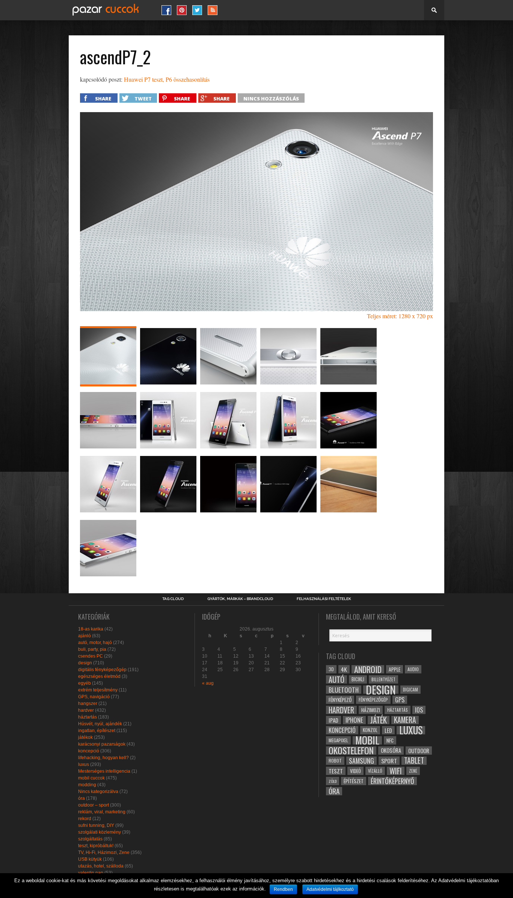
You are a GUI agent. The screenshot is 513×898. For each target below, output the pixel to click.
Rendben (283, 889)
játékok (85, 737)
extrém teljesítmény (98, 690)
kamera (405, 720)
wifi (395, 771)
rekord (84, 818)
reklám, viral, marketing (101, 811)
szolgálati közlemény (99, 832)
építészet (354, 781)
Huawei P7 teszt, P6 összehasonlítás (167, 79)
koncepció (88, 751)
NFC (390, 740)
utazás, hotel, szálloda (101, 866)
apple (394, 669)
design (85, 663)
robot (335, 760)
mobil (367, 740)
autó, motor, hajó (95, 642)
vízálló (375, 770)
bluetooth (344, 689)
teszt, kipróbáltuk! (95, 845)
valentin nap (90, 872)
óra (81, 798)
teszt (336, 771)
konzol (370, 730)
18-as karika (90, 629)
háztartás (87, 717)
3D (331, 669)
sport (389, 761)
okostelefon (351, 750)
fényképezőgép (373, 699)
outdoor (418, 750)
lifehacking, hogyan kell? (103, 757)
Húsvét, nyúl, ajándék (100, 723)
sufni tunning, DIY (96, 825)
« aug (208, 683)
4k (344, 669)
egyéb (84, 683)
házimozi (370, 710)
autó (336, 679)
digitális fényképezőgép (102, 669)
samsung (361, 761)
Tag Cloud (173, 599)
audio (413, 669)
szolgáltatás (90, 839)
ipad (333, 720)
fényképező (340, 700)
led (388, 730)
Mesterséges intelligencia (104, 771)
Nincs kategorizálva (98, 791)
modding (87, 784)
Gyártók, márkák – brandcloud (240, 599)
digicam (410, 689)
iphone (354, 720)
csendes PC (90, 656)
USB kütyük (90, 859)
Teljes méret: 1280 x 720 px (400, 316)
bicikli (358, 679)
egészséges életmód (99, 676)
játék (378, 720)
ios (419, 710)
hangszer (87, 703)
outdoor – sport (93, 805)
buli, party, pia (92, 649)
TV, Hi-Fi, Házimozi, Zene (104, 852)
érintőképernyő (392, 781)
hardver (86, 710)
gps (399, 700)
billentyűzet (383, 679)
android (368, 669)
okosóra (391, 750)
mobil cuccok (91, 778)
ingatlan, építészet (96, 730)
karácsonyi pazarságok (101, 744)
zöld (332, 781)
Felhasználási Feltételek (324, 599)
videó (355, 771)
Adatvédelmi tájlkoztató (330, 889)
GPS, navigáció (94, 696)
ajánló (84, 635)
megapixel (338, 740)
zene (413, 771)
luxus (83, 764)
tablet (414, 761)
